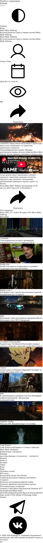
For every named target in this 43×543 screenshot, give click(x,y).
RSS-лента (4, 473)
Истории (23, 212)
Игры (2, 28)
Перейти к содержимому (10, 1)
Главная (3, 26)
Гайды (2, 465)
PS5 (29, 212)
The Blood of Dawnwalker (29, 493)
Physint (8, 493)
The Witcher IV (18, 495)
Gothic (6, 491)
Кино (2, 467)
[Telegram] (21, 507)
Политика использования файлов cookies (16, 482)
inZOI (11, 491)
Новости (3, 460)
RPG (7, 212)
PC (11, 212)
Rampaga (3, 3)
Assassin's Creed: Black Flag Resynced (15, 488)
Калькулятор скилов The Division (13, 475)
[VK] (21, 525)
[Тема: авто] (18, 15)
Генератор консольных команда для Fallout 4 (18, 478)
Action (16, 212)
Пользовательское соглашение (12, 486)
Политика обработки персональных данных (18, 484)
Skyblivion (15, 493)
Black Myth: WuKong (8, 30)
